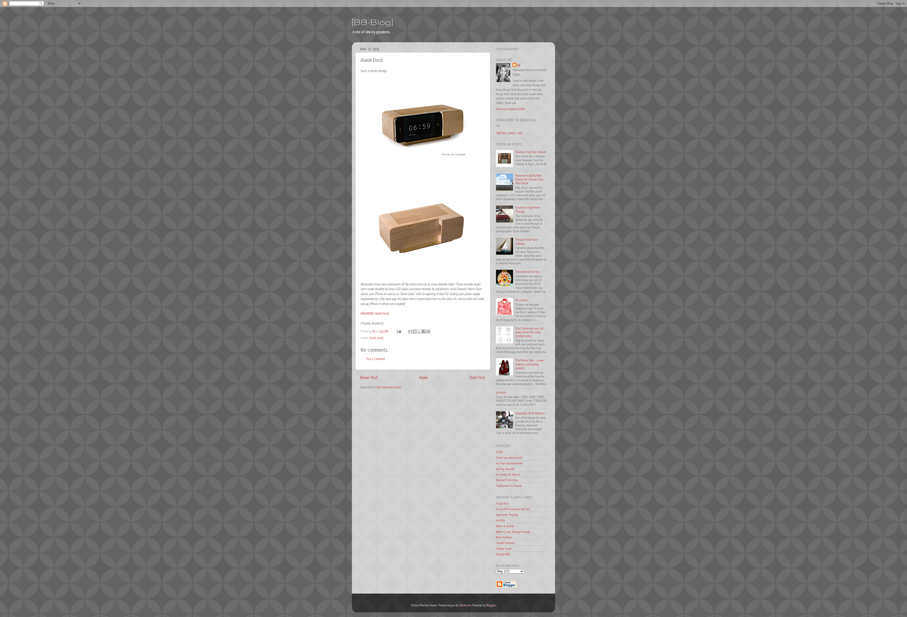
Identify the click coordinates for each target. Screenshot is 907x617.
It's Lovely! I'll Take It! (508, 474)
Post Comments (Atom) (388, 387)
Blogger (490, 605)
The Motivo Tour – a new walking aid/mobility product (529, 364)
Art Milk (500, 520)
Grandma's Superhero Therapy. (527, 209)
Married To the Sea (507, 480)
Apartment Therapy (507, 515)
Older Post (477, 377)
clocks (372, 338)
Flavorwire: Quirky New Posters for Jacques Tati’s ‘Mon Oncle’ (529, 179)
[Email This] (410, 331)
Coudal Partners (505, 543)
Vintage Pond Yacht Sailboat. (526, 241)
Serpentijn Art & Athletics (530, 413)
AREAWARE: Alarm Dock (374, 313)
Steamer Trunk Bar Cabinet (530, 152)
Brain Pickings (504, 537)
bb (518, 65)
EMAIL (511, 133)
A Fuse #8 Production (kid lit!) (513, 509)
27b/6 (499, 452)
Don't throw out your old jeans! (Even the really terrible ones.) (529, 332)
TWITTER (501, 133)
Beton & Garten (505, 526)
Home (423, 377)
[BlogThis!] (414, 331)
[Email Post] (398, 331)
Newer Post (369, 377)
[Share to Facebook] (423, 331)
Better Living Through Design (513, 532)
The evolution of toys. (527, 272)
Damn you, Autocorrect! (509, 457)
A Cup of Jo (502, 503)
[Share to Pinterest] (428, 331)
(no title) (501, 392)
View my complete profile (510, 109)
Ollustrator (465, 605)
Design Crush (503, 548)
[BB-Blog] (372, 22)
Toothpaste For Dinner (509, 486)
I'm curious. (521, 300)
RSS (520, 133)
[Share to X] (419, 331)
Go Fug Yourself (505, 469)
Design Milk (503, 554)
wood (380, 338)
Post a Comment (375, 359)
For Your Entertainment (509, 463)
